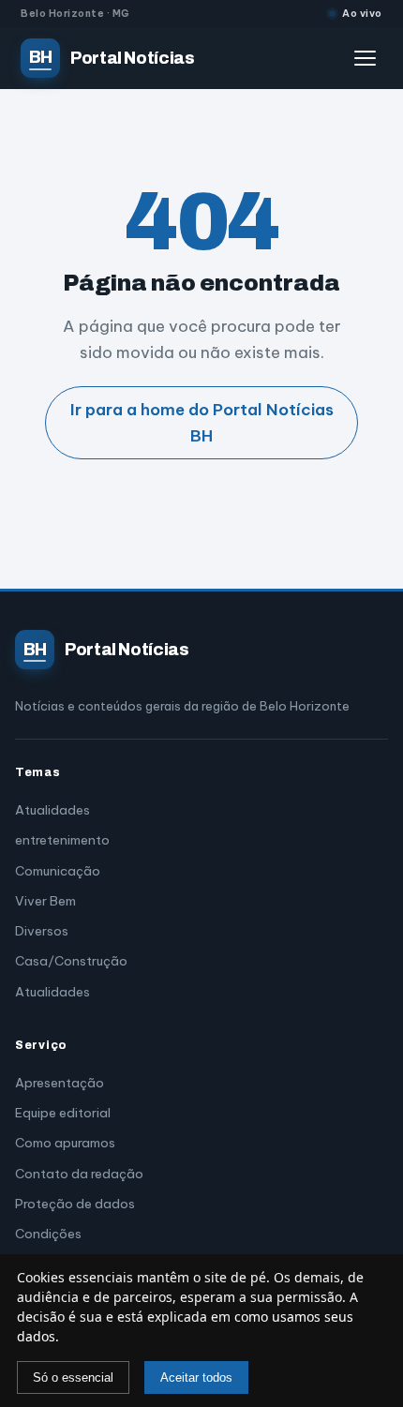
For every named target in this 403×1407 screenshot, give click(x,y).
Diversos (41, 930)
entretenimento (62, 839)
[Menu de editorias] (368, 58)
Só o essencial (73, 1377)
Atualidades (52, 809)
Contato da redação (79, 1173)
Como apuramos (65, 1142)
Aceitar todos (196, 1377)
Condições (48, 1233)
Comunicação (57, 870)
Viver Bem (45, 900)
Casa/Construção (71, 960)
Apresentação (59, 1082)
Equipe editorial (63, 1112)
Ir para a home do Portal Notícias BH (202, 422)
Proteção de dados (75, 1203)
